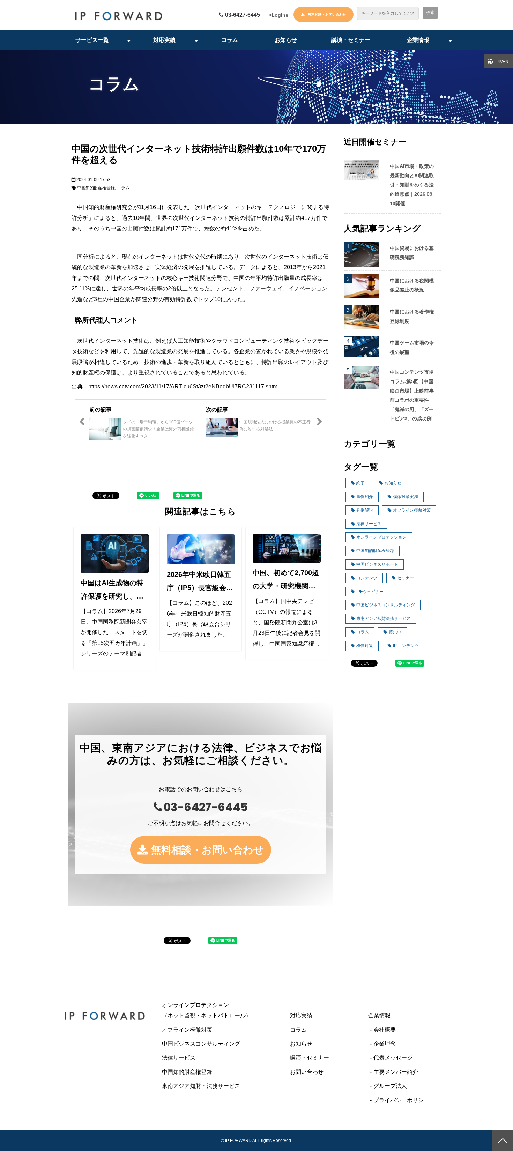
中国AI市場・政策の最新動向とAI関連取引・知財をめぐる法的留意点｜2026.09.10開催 (412, 184)
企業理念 (384, 1044)
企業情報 (418, 40)
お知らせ (286, 40)
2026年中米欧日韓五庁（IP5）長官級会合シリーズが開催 (200, 582)
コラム (229, 40)
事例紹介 (364, 496)
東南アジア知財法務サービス (383, 618)
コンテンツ (366, 578)
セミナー (405, 578)
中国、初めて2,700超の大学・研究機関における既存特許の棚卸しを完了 (286, 581)
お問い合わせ (307, 1072)
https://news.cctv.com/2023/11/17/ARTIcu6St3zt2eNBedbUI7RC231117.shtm (182, 386)
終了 (360, 483)
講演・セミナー (350, 40)
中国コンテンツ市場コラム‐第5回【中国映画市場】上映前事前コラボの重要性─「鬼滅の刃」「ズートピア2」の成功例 (412, 395)
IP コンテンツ (406, 645)
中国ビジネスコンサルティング (385, 604)
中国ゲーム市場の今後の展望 (412, 347)
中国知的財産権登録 (96, 187)
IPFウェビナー (370, 591)
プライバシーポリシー (401, 1100)
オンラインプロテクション (381, 537)
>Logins (278, 15)
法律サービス (368, 523)
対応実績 (164, 40)
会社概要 (384, 1030)
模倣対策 (364, 645)
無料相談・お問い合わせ (327, 14)
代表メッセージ (392, 1058)
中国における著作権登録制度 (412, 316)
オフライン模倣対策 (412, 510)
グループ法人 (390, 1086)
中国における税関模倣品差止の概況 (412, 285)
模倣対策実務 (405, 496)
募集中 (395, 632)
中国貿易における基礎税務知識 (412, 252)
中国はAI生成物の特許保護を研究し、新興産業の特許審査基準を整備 (112, 591)
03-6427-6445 (242, 15)
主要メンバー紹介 (395, 1072)
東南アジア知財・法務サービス (201, 1086)
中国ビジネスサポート (377, 564)
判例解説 (364, 510)
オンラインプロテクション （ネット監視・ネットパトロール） (220, 1010)
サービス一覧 (92, 40)
